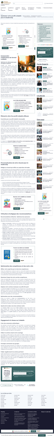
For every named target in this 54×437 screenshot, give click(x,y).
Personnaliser (49, 435)
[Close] (46, 186)
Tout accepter (41, 435)
